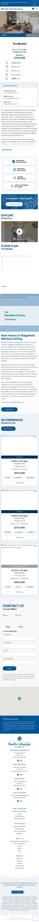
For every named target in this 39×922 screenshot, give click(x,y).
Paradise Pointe (20, 466)
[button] (19, 161)
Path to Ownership (19, 831)
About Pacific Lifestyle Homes (19, 841)
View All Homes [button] (8, 429)
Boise (19, 814)
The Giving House (19, 844)
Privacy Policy (13, 885)
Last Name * (7, 642)
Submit (9, 668)
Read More (6, 150)
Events (19, 848)
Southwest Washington (19, 811)
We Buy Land (20, 866)
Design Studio (19, 829)
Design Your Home (19, 826)
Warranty (19, 861)
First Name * (7, 634)
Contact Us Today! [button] (14, 204)
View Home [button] (19, 483)
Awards (19, 846)
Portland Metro (19, 816)
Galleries (19, 833)
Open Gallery (32, 35)
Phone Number (8, 659)
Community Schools (10, 86)
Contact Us (19, 858)
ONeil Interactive (27, 919)
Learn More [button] (34, 3)
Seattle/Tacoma (19, 818)
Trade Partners (19, 868)
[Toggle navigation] (36, 8)
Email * (6, 650)
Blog (19, 851)
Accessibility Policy (23, 885)
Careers (19, 863)
